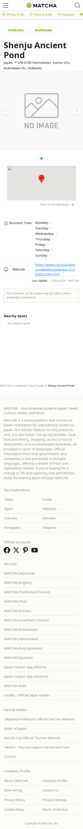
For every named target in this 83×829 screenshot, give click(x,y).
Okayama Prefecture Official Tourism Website (39, 719)
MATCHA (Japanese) (19, 573)
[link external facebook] (8, 551)
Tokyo (8, 499)
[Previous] (6, 111)
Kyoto (8, 509)
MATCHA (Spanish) (18, 657)
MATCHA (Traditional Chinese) (27, 592)
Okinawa (49, 518)
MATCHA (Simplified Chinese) (26, 620)
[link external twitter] (17, 551)
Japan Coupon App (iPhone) (25, 667)
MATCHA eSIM (15, 686)
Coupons (68, 14)
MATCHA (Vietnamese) (21, 639)
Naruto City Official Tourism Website (32, 738)
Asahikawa (43, 30)
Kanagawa (12, 527)
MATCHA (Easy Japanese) (23, 648)
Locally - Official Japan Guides (27, 695)
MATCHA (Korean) (17, 611)
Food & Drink (43, 14)
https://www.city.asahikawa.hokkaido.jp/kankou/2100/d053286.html (55, 269)
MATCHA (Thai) (15, 601)
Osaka (47, 499)
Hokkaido (16, 30)
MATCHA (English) (18, 582)
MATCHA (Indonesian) (21, 629)
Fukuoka (10, 518)
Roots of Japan (15, 728)
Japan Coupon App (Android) (26, 676)
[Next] (76, 111)
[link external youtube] (35, 551)
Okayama (49, 527)
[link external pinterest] (26, 551)
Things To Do (15, 14)
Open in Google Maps (55, 204)
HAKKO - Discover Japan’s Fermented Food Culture (36, 752)
